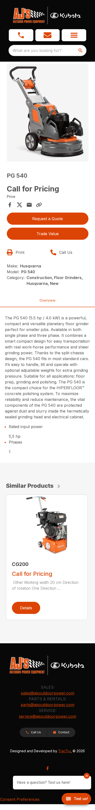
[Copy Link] (39, 205)
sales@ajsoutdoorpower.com (47, 693)
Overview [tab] (47, 300)
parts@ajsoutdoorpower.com (47, 704)
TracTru (64, 751)
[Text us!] (76, 799)
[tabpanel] (47, 113)
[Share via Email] (29, 205)
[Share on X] (19, 205)
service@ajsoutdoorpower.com (47, 716)
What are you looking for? (37, 50)
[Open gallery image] (47, 113)
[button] (21, 35)
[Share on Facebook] (10, 205)
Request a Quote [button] (47, 218)
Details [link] (26, 607)
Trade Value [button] (48, 233)
